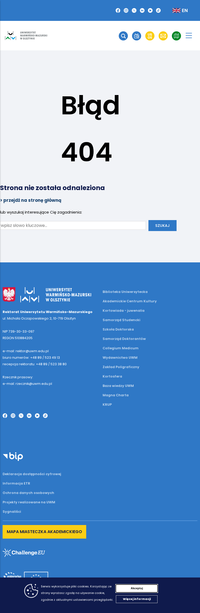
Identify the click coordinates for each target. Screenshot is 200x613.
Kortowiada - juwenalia (124, 310)
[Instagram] (126, 10)
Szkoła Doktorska (118, 329)
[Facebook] (118, 10)
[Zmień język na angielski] (176, 10)
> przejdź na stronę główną (30, 200)
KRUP (107, 404)
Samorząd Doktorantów (124, 339)
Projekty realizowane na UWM (29, 502)
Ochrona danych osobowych (28, 493)
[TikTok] (158, 10)
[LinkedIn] (142, 10)
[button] (123, 35)
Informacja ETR (16, 483)
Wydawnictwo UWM (120, 357)
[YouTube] (150, 10)
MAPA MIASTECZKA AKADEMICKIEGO (44, 532)
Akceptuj (137, 588)
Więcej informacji (137, 599)
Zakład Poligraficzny (121, 367)
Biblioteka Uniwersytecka (125, 292)
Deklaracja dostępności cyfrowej (32, 474)
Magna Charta (116, 395)
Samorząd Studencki (121, 320)
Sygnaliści (12, 511)
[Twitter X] (134, 10)
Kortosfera (112, 376)
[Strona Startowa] (26, 35)
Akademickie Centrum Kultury (130, 301)
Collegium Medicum (121, 348)
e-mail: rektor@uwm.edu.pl (26, 351)
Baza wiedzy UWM (118, 386)
